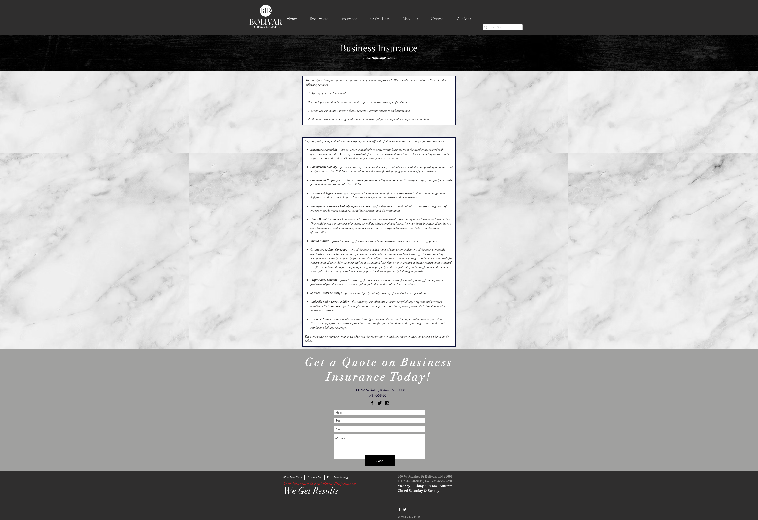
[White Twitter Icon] (405, 510)
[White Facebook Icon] (400, 510)
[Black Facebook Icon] (372, 403)
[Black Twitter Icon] (380, 403)
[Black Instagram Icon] (387, 403)
